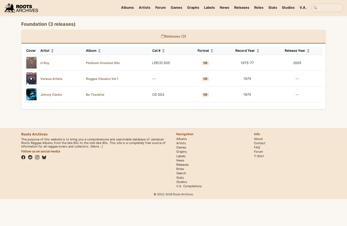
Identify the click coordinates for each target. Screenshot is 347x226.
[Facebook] (23, 157)
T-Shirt (259, 156)
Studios (288, 7)
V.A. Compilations (189, 186)
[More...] (96, 146)
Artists (144, 7)
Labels (209, 7)
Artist (47, 50)
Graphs (193, 7)
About (258, 139)
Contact (259, 143)
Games (176, 7)
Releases (241, 7)
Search (181, 173)
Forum (160, 7)
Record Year (247, 50)
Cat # (158, 50)
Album (93, 50)
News (224, 7)
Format (205, 50)
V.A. (303, 7)
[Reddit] (30, 157)
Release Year (297, 50)
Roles (258, 7)
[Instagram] (37, 157)
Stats (272, 7)
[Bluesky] (44, 157)
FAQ (257, 147)
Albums (127, 7)
